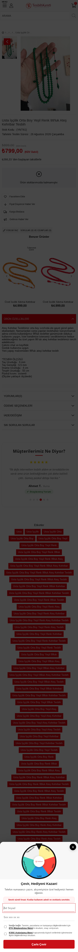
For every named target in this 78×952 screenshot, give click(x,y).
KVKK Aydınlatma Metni (21, 933)
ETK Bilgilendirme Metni (21, 928)
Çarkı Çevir (39, 944)
